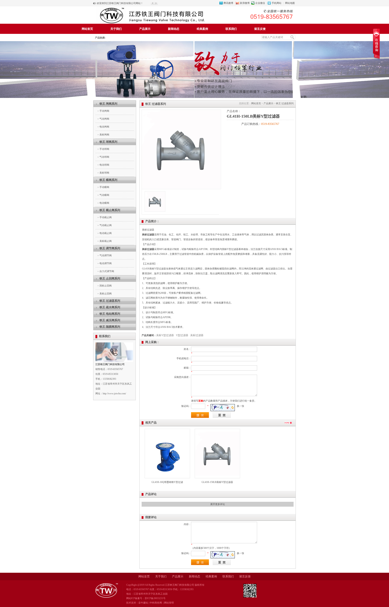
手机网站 (276, 3)
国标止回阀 (105, 285)
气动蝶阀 (104, 195)
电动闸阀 (104, 126)
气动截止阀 (105, 225)
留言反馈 (260, 28)
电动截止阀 (105, 233)
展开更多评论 (217, 504)
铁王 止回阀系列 (109, 278)
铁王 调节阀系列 (109, 248)
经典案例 (202, 28)
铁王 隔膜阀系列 (109, 326)
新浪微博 (245, 3)
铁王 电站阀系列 (109, 313)
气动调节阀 (105, 255)
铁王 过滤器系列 (109, 300)
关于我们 (116, 28)
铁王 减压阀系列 (109, 320)
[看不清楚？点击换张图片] (223, 407)
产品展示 (145, 28)
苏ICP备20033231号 (155, 598)
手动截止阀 (105, 217)
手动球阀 (104, 149)
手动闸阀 (104, 110)
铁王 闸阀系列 (108, 103)
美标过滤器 (196, 335)
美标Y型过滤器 (165, 335)
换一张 (240, 406)
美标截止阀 (105, 241)
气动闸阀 (104, 118)
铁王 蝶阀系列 (108, 179)
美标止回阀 (105, 293)
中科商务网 (156, 602)
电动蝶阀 (104, 203)
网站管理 (169, 602)
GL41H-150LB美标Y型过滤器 (217, 482)
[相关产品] (288, 424)
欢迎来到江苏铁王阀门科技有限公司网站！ (120, 3)
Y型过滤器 (182, 335)
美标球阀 (104, 172)
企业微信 (260, 3)
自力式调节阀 (106, 271)
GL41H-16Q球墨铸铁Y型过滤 (167, 482)
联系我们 (231, 28)
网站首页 (87, 28)
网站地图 (290, 3)
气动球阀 (104, 157)
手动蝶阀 (104, 187)
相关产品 (151, 422)
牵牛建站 (143, 602)
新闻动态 (173, 28)
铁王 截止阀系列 (109, 210)
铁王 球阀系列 (108, 141)
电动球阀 (104, 164)
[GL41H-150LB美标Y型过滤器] (181, 188)
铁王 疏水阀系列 (109, 307)
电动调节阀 (105, 263)
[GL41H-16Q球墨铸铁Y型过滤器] (167, 475)
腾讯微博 (228, 3)
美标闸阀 (104, 134)
